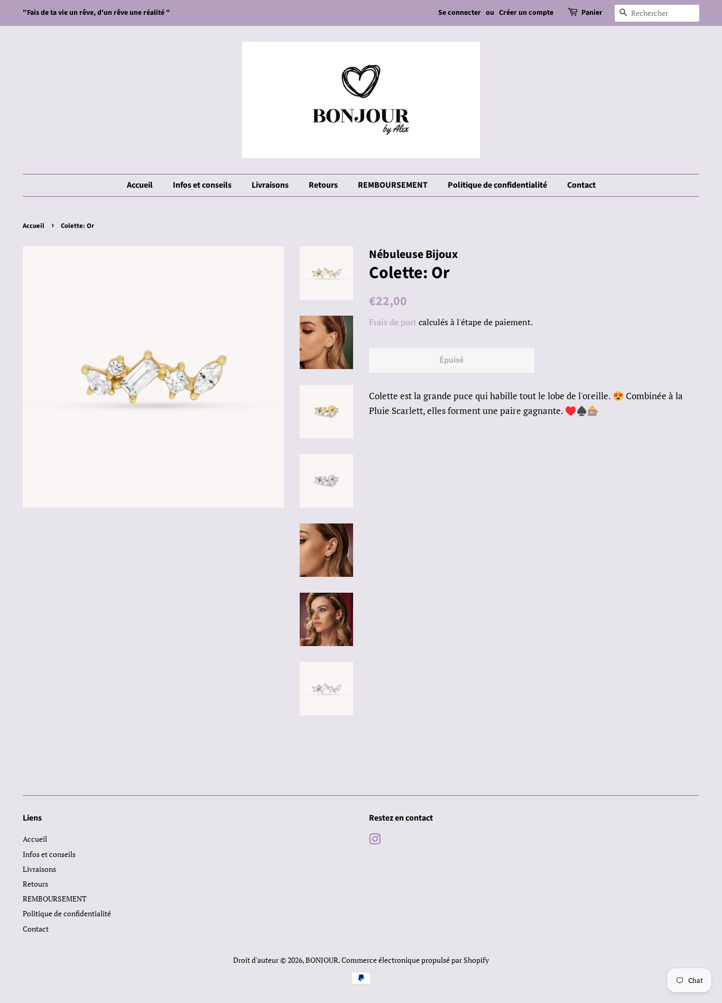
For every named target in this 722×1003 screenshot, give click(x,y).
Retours (323, 185)
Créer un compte (526, 12)
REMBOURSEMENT (393, 185)
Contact (581, 185)
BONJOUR (322, 960)
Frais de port (392, 322)
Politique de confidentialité (497, 185)
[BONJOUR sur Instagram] (375, 841)
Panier (592, 12)
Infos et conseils (202, 185)
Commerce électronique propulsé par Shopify (415, 960)
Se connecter (459, 12)
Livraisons (270, 185)
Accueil (140, 185)
